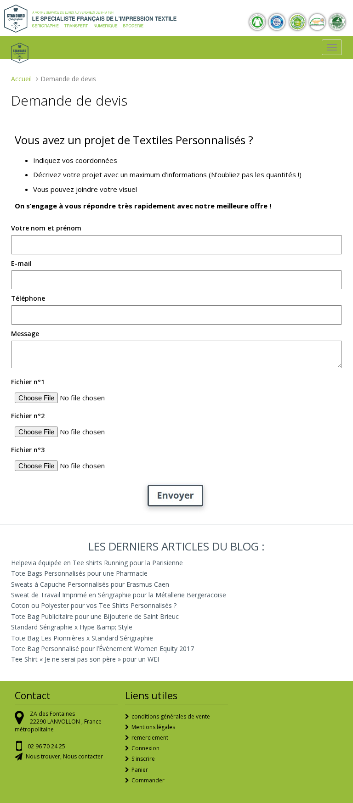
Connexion (145, 748)
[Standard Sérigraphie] (90, 17)
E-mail (21, 263)
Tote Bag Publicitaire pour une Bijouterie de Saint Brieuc (95, 616)
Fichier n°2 (28, 415)
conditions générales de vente (170, 716)
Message (25, 333)
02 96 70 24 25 (46, 746)
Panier (139, 770)
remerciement (149, 737)
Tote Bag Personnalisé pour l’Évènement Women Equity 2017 (102, 648)
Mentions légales (153, 727)
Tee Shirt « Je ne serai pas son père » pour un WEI (85, 659)
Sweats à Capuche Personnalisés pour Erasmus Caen (90, 584)
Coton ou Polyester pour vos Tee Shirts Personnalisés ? (93, 605)
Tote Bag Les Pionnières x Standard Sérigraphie (82, 638)
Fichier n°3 (28, 449)
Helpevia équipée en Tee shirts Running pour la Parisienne (97, 562)
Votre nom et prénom (46, 228)
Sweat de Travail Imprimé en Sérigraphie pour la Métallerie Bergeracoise (118, 594)
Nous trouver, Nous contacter (64, 756)
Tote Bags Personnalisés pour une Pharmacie (79, 573)
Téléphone (28, 298)
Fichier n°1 (28, 381)
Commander (148, 780)
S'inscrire (143, 759)
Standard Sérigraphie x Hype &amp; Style (71, 627)
